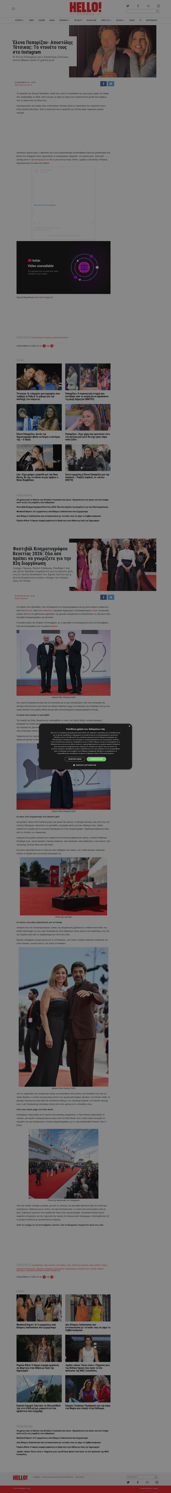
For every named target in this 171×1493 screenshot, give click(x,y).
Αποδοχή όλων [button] (96, 759)
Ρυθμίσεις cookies (93, 753)
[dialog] (85, 746)
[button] (85, 765)
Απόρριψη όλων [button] (74, 759)
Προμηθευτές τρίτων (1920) (83, 742)
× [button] (129, 726)
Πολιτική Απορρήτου (107, 753)
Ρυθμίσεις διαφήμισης (88, 751)
